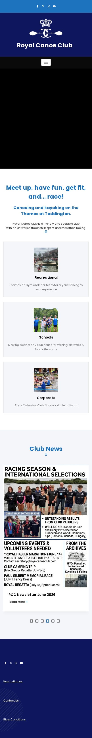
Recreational (46, 277)
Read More (17, 602)
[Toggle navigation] (46, 62)
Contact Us (11, 700)
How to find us (13, 681)
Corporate (46, 397)
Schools (46, 337)
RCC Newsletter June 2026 (31, 594)
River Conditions (14, 719)
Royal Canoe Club (45, 45)
